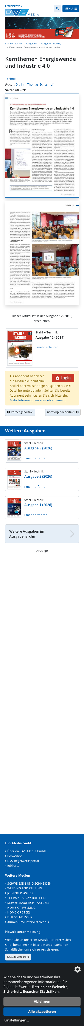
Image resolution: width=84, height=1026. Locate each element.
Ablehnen (42, 1001)
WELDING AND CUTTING (24, 888)
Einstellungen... (16, 1020)
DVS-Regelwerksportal (23, 861)
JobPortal (13, 865)
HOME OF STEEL (18, 912)
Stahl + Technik (13, 43)
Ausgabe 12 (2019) (51, 43)
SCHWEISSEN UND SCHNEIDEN (29, 883)
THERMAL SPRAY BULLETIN (26, 898)
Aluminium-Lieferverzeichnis (28, 922)
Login (65, 377)
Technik (10, 79)
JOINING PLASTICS (20, 893)
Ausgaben (31, 43)
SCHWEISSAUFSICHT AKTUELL (28, 903)
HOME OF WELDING (21, 908)
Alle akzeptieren (42, 1011)
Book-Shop (15, 856)
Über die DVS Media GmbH (26, 851)
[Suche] (57, 8)
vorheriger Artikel (21, 412)
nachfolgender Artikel (61, 412)
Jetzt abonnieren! (18, 957)
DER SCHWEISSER (19, 917)
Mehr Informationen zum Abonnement (38, 400)
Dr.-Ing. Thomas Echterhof (34, 84)
